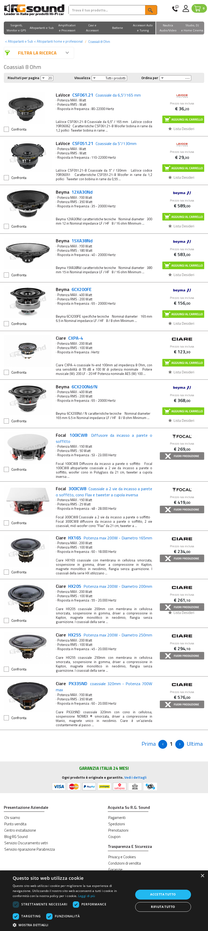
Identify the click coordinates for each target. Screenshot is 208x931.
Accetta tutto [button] (163, 894)
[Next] (179, 744)
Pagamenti (117, 817)
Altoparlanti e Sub (19, 41)
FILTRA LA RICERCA (37, 52)
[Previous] (162, 744)
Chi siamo (12, 817)
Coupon (114, 836)
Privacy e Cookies (122, 857)
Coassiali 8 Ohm (99, 41)
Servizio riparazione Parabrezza (29, 849)
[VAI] (151, 10)
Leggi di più (86, 896)
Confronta (18, 129)
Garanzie (115, 869)
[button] (16, 28)
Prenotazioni (118, 830)
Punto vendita (15, 824)
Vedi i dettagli (135, 777)
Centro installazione (20, 830)
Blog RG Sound (16, 836)
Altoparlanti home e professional (58, 41)
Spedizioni (116, 824)
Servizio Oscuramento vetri (26, 843)
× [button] (202, 876)
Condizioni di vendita (124, 863)
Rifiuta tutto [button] (163, 907)
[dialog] (104, 900)
